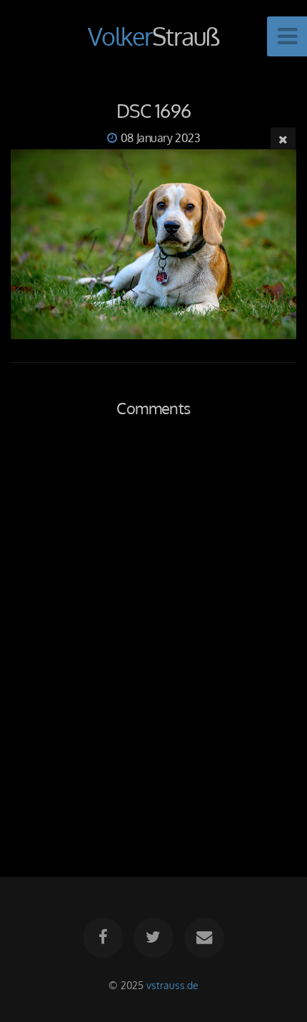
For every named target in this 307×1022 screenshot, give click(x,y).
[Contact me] (204, 938)
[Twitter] (153, 938)
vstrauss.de (172, 984)
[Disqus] (153, 631)
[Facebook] (103, 938)
